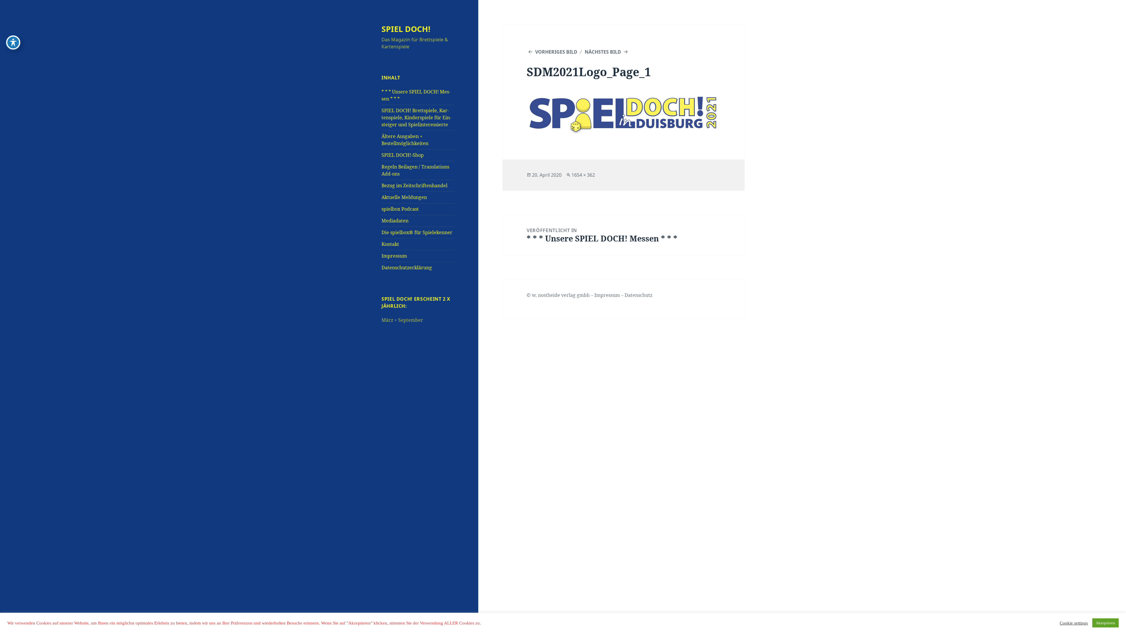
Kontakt (390, 244)
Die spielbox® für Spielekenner (416, 232)
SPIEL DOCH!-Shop (402, 155)
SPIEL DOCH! (405, 28)
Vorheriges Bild (556, 52)
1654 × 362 (583, 175)
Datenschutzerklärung (406, 267)
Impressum (394, 256)
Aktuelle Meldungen (404, 197)
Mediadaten (394, 220)
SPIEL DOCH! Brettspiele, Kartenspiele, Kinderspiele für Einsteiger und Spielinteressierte (416, 117)
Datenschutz (638, 295)
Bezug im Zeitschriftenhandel (414, 185)
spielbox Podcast (400, 209)
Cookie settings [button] (1074, 623)
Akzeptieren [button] (1105, 623)
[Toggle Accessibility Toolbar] (13, 42)
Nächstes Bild (603, 52)
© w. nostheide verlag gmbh (558, 295)
